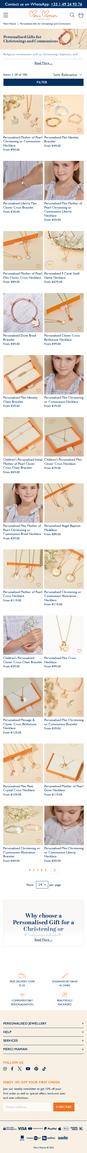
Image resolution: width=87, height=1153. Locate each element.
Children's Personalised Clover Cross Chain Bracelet (22, 660)
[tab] (43, 82)
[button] (38, 130)
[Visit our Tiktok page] (44, 1069)
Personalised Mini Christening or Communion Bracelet (64, 722)
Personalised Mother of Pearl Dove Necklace (63, 788)
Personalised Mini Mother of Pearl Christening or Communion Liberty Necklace (63, 209)
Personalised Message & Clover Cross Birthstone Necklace (19, 724)
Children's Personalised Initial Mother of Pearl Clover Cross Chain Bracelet (22, 463)
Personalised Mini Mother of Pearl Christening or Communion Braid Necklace (22, 530)
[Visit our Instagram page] (5, 1069)
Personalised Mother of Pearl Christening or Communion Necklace (22, 141)
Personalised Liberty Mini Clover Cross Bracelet (20, 205)
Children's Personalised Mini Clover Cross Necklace (63, 462)
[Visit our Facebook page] (12, 1069)
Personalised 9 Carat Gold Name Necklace (61, 275)
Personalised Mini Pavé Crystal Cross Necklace (19, 788)
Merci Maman (9, 23)
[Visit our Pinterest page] (36, 1069)
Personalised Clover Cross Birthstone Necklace (62, 337)
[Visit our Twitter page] (20, 1069)
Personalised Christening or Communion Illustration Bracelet (21, 852)
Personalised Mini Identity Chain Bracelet (20, 399)
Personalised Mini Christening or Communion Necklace (64, 399)
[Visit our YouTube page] (28, 1069)
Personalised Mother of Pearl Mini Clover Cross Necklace (22, 275)
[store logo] (43, 15)
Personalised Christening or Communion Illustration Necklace (62, 596)
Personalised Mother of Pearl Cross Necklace (22, 594)
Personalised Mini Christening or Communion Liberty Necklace (64, 852)
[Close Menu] (7, 15)
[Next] (54, 870)
